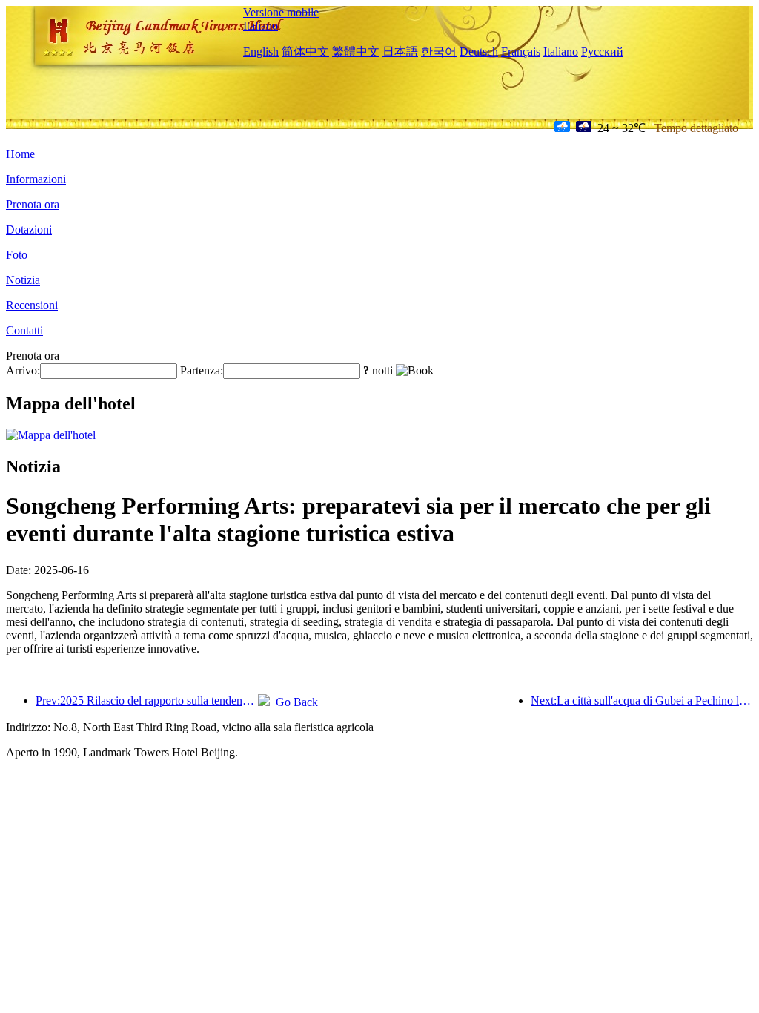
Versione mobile (281, 12)
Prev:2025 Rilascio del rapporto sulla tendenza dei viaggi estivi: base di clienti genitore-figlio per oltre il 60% (147, 700)
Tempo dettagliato (696, 128)
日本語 (400, 51)
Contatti (24, 330)
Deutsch (479, 51)
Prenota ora (32, 204)
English (261, 51)
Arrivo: (23, 370)
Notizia (23, 280)
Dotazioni (29, 229)
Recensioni (32, 305)
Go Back (294, 702)
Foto (16, 254)
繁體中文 (356, 51)
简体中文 (305, 51)
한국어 (439, 51)
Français (520, 51)
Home (20, 154)
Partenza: (201, 370)
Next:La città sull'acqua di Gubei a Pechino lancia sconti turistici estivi (642, 700)
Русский (602, 51)
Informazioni (36, 179)
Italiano (260, 25)
